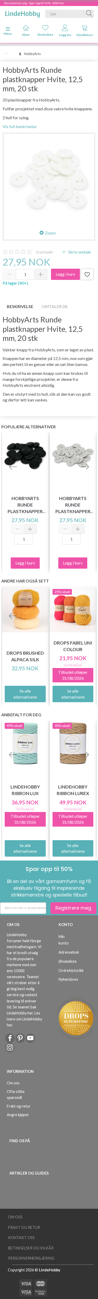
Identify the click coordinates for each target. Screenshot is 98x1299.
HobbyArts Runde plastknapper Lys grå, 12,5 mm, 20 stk (73, 505)
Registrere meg (73, 908)
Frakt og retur (19, 1106)
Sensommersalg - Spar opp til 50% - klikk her (34, 3)
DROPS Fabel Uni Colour (73, 646)
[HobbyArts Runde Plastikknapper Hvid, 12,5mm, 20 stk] (49, 178)
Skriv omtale (79, 251)
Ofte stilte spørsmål (16, 1094)
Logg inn (65, 35)
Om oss (13, 1083)
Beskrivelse (20, 306)
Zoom (50, 232)
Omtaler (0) (54, 306)
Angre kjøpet (18, 1114)
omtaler (44, 251)
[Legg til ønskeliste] (87, 274)
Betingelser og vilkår (31, 1248)
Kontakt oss (21, 1237)
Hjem (26, 35)
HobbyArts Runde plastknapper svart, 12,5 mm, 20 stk (25, 505)
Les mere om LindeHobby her (24, 1019)
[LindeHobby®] (22, 13)
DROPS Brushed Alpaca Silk (25, 656)
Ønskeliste (45, 35)
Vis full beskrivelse (19, 126)
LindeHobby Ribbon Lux (25, 790)
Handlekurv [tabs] (84, 35)
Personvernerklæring (31, 1258)
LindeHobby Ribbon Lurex (73, 790)
